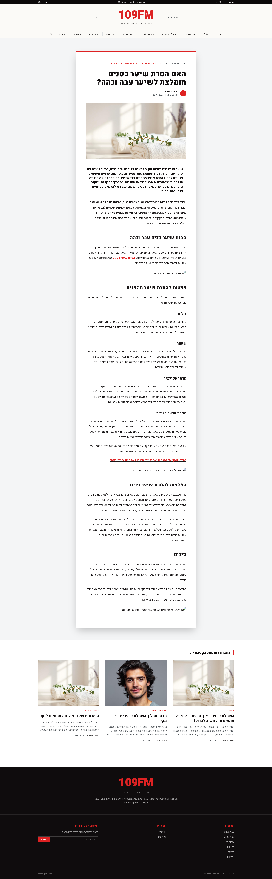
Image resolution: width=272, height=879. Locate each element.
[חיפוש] (51, 34)
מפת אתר (162, 837)
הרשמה (43, 839)
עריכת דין (190, 34)
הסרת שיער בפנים (124, 258)
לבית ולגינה (147, 34)
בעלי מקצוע (169, 34)
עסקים (77, 34)
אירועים (127, 34)
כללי (206, 34)
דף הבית (162, 832)
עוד (64, 34)
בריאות (110, 34)
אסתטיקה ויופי (172, 63)
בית (219, 34)
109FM (136, 782)
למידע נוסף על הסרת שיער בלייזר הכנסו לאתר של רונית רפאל (148, 460)
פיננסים (94, 34)
